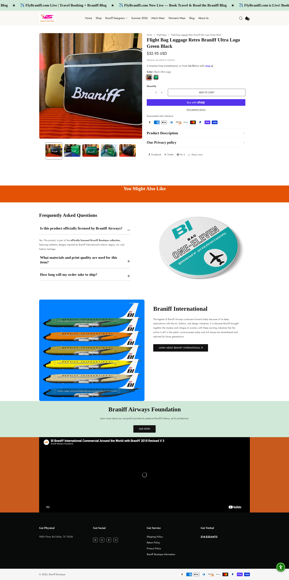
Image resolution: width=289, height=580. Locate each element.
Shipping (151, 60)
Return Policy (153, 542)
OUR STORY (144, 429)
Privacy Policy (154, 548)
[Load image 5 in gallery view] (109, 151)
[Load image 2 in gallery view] (72, 151)
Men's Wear (158, 18)
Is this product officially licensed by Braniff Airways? (81, 228)
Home (88, 18)
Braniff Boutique (57, 574)
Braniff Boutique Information (161, 554)
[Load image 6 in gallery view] (127, 151)
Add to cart (206, 92)
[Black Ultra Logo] (149, 77)
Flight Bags (161, 34)
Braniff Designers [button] (115, 18)
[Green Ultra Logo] (156, 77)
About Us (203, 18)
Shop (99, 18)
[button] (241, 18)
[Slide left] (42, 151)
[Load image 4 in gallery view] (90, 151)
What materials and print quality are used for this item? (78, 260)
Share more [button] (197, 154)
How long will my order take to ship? (68, 275)
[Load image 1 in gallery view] (53, 151)
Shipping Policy (155, 536)
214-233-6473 (209, 536)
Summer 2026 (139, 18)
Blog (191, 18)
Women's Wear (177, 18)
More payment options (196, 109)
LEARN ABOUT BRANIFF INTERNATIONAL (179, 347)
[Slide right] (139, 151)
